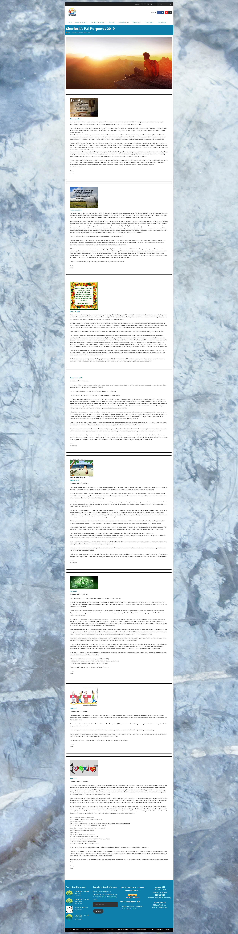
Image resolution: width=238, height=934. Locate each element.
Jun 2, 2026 (78, 896)
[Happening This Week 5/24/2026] (69, 901)
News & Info (168, 929)
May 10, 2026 (78, 919)
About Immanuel (111, 929)
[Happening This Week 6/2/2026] (69, 893)
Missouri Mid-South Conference (132, 906)
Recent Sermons (141, 929)
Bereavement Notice (81, 907)
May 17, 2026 (78, 903)
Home (68, 32)
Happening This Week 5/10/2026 (82, 916)
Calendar (132, 929)
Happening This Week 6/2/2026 (82, 892)
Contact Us (151, 929)
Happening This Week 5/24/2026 (82, 900)
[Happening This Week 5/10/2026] (69, 917)
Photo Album (159, 929)
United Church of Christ (129, 909)
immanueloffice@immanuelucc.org (159, 898)
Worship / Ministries (123, 929)
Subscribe (98, 911)
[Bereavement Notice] (69, 909)
